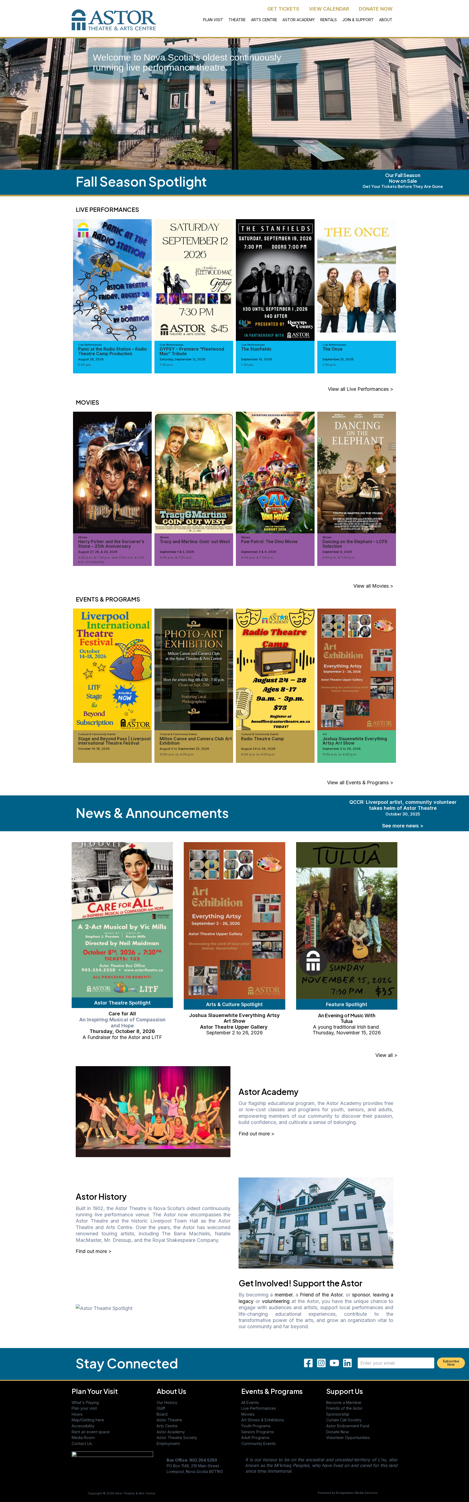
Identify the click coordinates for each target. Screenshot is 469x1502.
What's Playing (85, 1402)
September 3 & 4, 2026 (258, 552)
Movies (248, 1414)
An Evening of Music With (346, 1015)
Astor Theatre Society (177, 1437)
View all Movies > (373, 586)
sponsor (361, 1295)
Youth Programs (256, 1426)
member (284, 1295)
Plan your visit (84, 1408)
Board (162, 1414)
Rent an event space (91, 1431)
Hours (77, 1414)
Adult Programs (255, 1437)
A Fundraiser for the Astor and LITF (122, 1037)
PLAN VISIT (213, 19)
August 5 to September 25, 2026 (184, 749)
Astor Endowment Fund (347, 1426)
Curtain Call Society (344, 1420)
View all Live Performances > (360, 389)
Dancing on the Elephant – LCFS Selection (354, 544)
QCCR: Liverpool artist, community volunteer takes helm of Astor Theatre (403, 807)
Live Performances (258, 1408)
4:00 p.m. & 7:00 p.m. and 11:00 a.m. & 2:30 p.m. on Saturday (111, 560)
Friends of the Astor (344, 1408)
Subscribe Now (451, 1362)
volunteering (276, 1301)
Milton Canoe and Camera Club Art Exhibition (196, 741)
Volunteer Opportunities (348, 1437)
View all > (386, 1055)
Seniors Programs (257, 1431)
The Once (332, 349)
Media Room (83, 1437)
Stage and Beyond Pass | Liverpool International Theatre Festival (114, 741)
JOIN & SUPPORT (358, 19)
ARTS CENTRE (264, 19)
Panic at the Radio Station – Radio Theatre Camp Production (112, 351)
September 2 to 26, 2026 (341, 749)
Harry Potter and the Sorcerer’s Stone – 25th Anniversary (111, 544)
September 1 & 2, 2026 (177, 552)
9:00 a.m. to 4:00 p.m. (258, 754)
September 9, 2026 (337, 552)
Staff (161, 1408)
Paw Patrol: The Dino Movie (269, 541)
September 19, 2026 (256, 359)
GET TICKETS (283, 9)
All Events (250, 1402)
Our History (167, 1402)
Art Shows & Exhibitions (262, 1420)
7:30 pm (247, 365)
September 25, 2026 (338, 359)
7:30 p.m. (167, 365)
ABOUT (385, 19)
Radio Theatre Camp (262, 738)
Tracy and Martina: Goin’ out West (195, 541)
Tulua (347, 1021)
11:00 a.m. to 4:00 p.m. (177, 754)
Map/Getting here (88, 1420)
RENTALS (328, 19)
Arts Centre (167, 1426)
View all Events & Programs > (360, 782)
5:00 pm (84, 365)
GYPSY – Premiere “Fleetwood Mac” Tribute (192, 351)
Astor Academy (171, 1431)
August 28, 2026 (91, 359)
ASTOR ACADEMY (299, 19)
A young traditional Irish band (346, 1027)
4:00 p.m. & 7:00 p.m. (176, 557)
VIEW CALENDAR (329, 9)
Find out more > (256, 1133)
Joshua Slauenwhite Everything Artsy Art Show (354, 741)
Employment (168, 1443)
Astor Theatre (169, 1420)
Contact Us (82, 1443)
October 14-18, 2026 (94, 749)
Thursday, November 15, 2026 (347, 1032)
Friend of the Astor (321, 1295)
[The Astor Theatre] (112, 1467)
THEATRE (237, 19)
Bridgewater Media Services (357, 1493)
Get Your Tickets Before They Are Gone (403, 186)
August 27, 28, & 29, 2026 (98, 552)
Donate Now (337, 1431)
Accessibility (83, 1426)
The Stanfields (256, 349)
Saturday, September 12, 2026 (182, 359)
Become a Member (344, 1402)
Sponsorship (337, 1414)
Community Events (258, 1443)
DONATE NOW (375, 9)
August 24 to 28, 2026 (258, 749)
